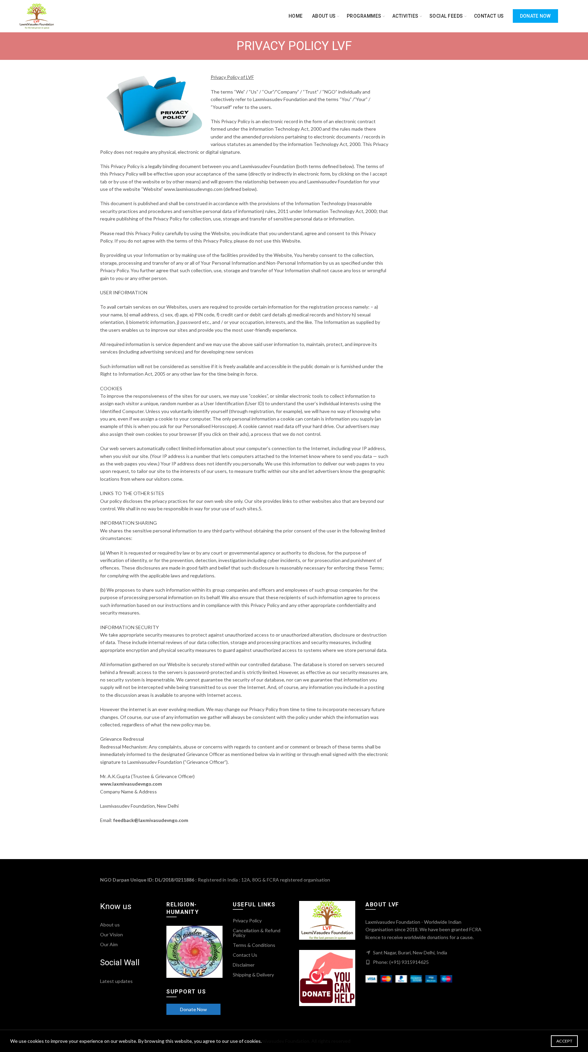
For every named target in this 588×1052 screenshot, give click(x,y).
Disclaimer (244, 965)
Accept (564, 1040)
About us (324, 16)
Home (296, 16)
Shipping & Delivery (253, 974)
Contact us (489, 16)
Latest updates (116, 981)
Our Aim (109, 944)
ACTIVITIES (405, 16)
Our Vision (111, 934)
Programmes (364, 16)
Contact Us (245, 955)
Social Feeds (446, 16)
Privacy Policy (247, 920)
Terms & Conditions (254, 945)
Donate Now (535, 16)
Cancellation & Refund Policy (256, 932)
